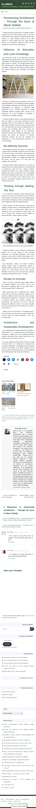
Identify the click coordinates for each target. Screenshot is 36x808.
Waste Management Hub (10, 697)
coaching (21, 300)
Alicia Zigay (10, 532)
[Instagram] (25, 3)
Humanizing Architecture (23, 417)
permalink (4, 420)
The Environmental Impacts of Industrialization (16, 663)
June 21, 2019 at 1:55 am (21, 550)
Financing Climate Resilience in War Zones (15, 746)
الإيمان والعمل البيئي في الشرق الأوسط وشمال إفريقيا (17, 743)
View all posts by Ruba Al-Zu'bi (22, 487)
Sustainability (17, 418)
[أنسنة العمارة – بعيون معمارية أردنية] (8, 387)
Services (18, 799)
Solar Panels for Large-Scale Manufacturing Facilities (18, 748)
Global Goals (21, 338)
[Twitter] (31, 3)
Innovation (31, 417)
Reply (32, 545)
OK (31, 629)
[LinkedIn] (23, 3)
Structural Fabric (9, 418)
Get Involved (4, 801)
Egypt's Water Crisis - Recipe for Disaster (15, 671)
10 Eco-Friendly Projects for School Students (16, 660)
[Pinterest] (33, 3)
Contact (10, 801)
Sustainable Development (25, 28)
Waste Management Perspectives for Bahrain (16, 757)
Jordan (3, 418)
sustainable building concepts (11, 111)
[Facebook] (28, 3)
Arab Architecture (16, 415)
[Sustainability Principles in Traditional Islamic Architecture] (24, 387)
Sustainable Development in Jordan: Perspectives (17, 740)
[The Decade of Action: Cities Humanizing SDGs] (8, 401)
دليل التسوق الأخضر (9, 784)
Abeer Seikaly (8, 415)
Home (2, 799)
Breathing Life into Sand (10, 776)
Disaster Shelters (12, 417)
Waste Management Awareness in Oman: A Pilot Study (18, 770)
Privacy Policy (17, 801)
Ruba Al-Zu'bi (6, 28)
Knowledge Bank (25, 799)
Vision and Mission (9, 799)
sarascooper (10, 550)
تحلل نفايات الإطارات (9, 787)
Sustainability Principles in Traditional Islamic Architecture (24, 393)
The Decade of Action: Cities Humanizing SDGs (8, 408)
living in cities (6, 350)
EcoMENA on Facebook (26, 678)
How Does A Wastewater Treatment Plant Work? (16, 759)
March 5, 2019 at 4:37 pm (21, 532)
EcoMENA (7, 4)
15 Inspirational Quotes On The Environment (15, 657)
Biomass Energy (8, 694)
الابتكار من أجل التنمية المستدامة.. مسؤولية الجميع (17, 773)
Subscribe (7, 644)
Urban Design (24, 418)
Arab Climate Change (9, 691)
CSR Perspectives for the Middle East (14, 762)
